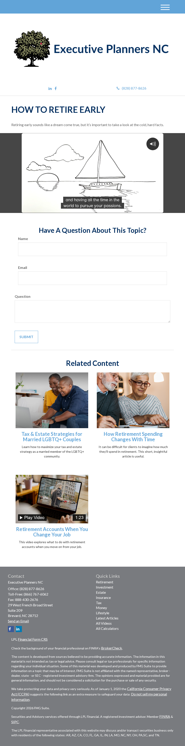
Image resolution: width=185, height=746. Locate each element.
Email (22, 267)
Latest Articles (107, 618)
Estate (101, 592)
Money (101, 607)
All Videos (104, 623)
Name (23, 238)
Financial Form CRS (33, 639)
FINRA (164, 716)
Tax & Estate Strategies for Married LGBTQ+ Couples (51, 436)
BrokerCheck (111, 648)
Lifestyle (102, 613)
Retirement (104, 582)
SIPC (15, 722)
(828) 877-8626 (134, 88)
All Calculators (107, 628)
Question (22, 296)
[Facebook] (56, 88)
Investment (104, 587)
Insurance (103, 597)
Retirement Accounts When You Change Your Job (52, 532)
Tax (99, 602)
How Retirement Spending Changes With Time (133, 436)
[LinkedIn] (50, 88)
